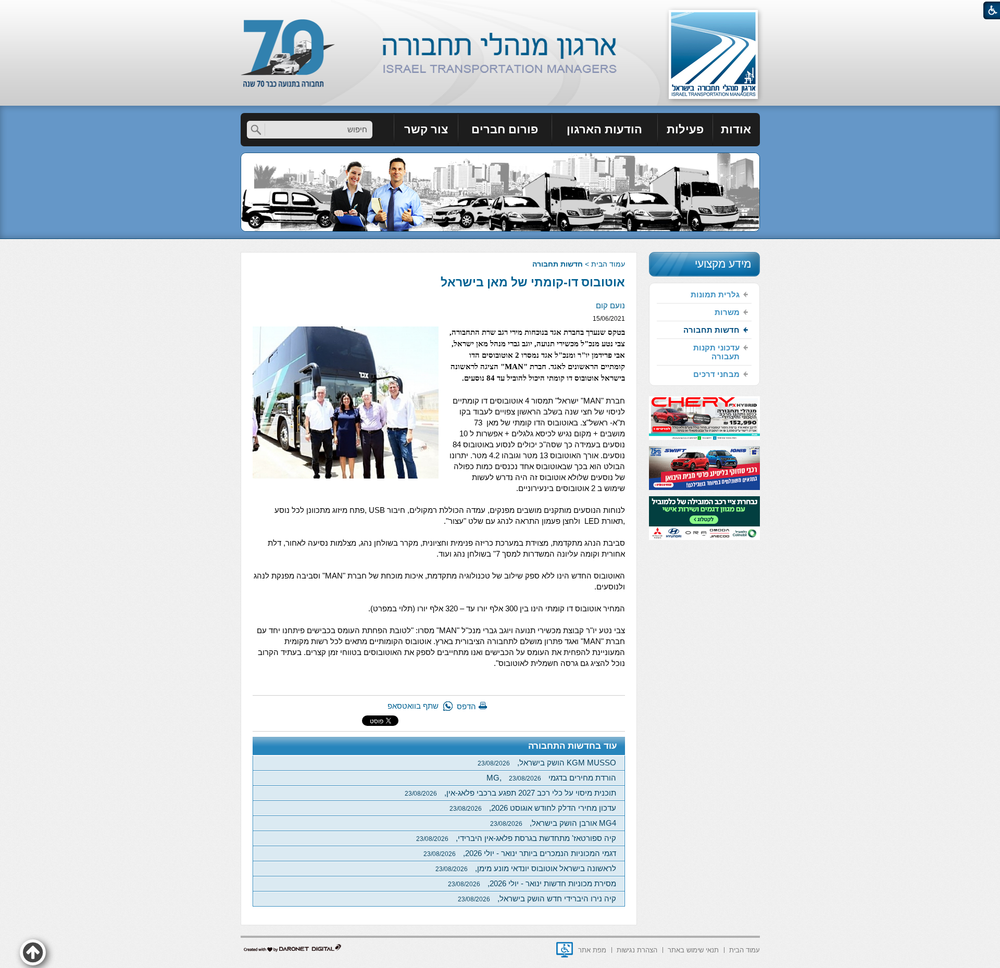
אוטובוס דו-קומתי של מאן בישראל (533, 282)
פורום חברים (504, 129)
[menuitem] (736, 129)
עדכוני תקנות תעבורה (716, 352)
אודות (736, 129)
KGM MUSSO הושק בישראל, (547, 762)
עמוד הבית (608, 264)
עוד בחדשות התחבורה (572, 746)
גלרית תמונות (715, 294)
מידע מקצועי (723, 264)
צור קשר (426, 129)
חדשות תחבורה (557, 264)
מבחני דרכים (716, 374)
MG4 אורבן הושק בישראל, (553, 823)
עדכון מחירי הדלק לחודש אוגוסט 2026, (532, 807)
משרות (727, 312)
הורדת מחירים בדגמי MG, (551, 777)
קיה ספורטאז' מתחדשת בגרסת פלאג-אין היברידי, (516, 838)
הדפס (466, 706)
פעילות (685, 129)
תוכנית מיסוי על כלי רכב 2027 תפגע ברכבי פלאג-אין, (510, 792)
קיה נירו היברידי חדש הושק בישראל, (537, 898)
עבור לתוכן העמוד (500, 10)
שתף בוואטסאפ (413, 705)
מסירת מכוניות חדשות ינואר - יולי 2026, (532, 883)
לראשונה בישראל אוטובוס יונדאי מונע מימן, (525, 868)
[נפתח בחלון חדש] (564, 950)
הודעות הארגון (604, 129)
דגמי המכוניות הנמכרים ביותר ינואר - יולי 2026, (519, 853)
